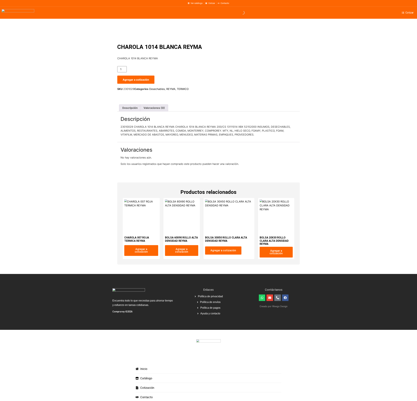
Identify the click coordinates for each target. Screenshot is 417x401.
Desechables (157, 89)
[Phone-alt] (277, 297)
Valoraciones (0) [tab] (154, 107)
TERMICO (183, 89)
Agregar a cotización (136, 79)
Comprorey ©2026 (122, 311)
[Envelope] (269, 297)
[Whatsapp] (262, 297)
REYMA (170, 89)
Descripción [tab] (130, 107)
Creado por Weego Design (274, 306)
